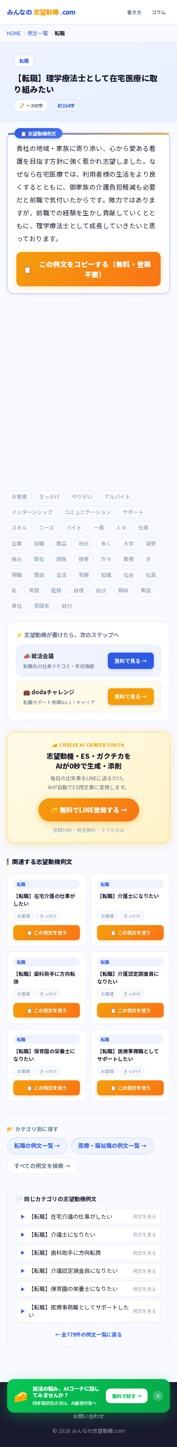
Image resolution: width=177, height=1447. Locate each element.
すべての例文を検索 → (42, 1166)
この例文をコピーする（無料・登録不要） (87, 269)
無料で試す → (127, 1395)
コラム (159, 12)
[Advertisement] (88, 392)
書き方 (134, 12)
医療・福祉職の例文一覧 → (112, 1145)
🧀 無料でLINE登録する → (88, 809)
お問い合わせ (88, 1415)
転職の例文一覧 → (37, 1145)
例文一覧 (37, 33)
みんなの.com (41, 11)
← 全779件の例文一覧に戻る (88, 1334)
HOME (14, 33)
